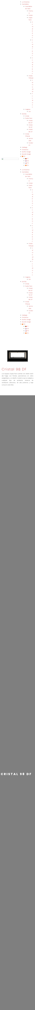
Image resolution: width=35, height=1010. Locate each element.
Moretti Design (26, 154)
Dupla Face (28, 118)
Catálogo (24, 147)
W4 (30, 111)
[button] (25, 167)
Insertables (25, 4)
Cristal (30, 15)
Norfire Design (26, 152)
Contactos (25, 149)
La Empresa (25, 2)
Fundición (32, 100)
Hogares (27, 109)
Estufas (24, 114)
